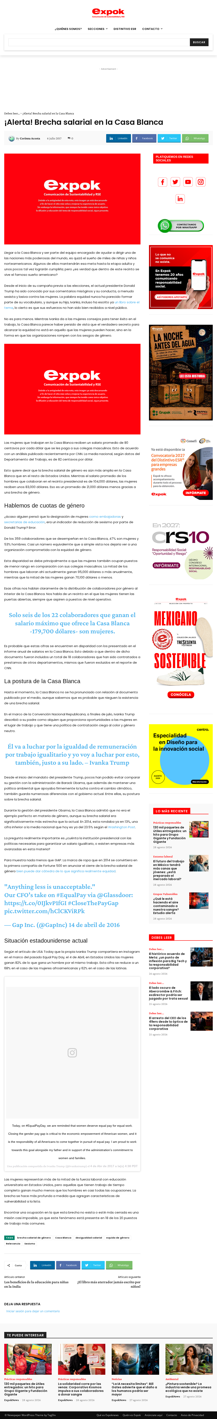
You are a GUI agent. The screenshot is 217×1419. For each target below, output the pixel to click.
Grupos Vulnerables (165, 893)
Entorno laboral (163, 856)
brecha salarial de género (34, 1237)
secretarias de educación (24, 522)
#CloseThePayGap (93, 903)
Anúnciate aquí (153, 1415)
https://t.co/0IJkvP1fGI (35, 903)
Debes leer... (12, 113)
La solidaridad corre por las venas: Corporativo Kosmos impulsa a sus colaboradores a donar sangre (81, 1389)
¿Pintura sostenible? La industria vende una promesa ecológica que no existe (188, 1387)
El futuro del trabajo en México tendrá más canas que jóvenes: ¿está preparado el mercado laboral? (168, 870)
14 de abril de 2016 (94, 924)
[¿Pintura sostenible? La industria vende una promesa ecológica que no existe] (189, 1359)
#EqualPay (71, 895)
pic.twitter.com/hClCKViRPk (44, 911)
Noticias (117, 1378)
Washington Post (121, 827)
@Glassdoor (114, 895)
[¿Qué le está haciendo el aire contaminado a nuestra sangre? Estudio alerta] (199, 900)
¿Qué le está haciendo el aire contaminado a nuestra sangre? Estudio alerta (166, 906)
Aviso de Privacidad (192, 1415)
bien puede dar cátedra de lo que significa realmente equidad (66, 871)
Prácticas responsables (167, 822)
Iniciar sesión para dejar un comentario (33, 1311)
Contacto (171, 1415)
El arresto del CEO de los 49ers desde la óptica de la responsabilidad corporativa (168, 1023)
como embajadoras (105, 516)
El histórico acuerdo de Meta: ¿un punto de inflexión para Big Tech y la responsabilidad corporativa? (168, 961)
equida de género (117, 1237)
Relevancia (13, 1243)
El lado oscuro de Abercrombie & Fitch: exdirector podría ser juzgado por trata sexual (168, 993)
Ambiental (172, 1378)
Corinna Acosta (30, 138)
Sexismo (29, 1243)
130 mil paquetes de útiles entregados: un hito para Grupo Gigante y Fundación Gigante (169, 834)
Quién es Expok (132, 1415)
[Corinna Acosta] (12, 138)
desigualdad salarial (88, 1237)
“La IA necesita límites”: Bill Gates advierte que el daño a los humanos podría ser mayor (134, 1389)
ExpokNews (11, 1400)
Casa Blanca (63, 1237)
